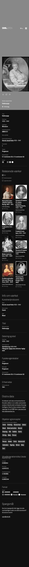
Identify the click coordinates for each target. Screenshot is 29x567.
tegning (12, 445)
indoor (24, 425)
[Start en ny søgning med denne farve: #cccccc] (10, 162)
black (4, 428)
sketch (20, 428)
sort (3, 448)
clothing (9, 425)
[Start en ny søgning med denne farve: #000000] (5, 162)
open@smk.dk (6, 517)
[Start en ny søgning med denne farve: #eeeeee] (12, 162)
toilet (4, 425)
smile (20, 431)
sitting (4, 435)
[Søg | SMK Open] (7, 28)
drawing (4, 431)
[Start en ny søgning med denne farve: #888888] (3, 162)
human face (17, 425)
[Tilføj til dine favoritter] (10, 94)
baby (9, 435)
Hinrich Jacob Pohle (8, 140)
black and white (11, 428)
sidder (10, 441)
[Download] (3, 94)
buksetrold (21, 441)
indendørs (5, 445)
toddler (14, 431)
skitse (18, 445)
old (10, 431)
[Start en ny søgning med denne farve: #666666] (8, 162)
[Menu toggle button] (26, 28)
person (14, 435)
